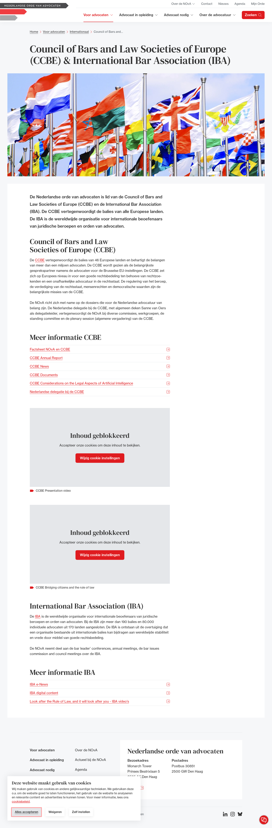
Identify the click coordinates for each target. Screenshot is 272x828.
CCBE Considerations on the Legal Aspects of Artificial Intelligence (81, 383)
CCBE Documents (44, 375)
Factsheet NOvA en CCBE (50, 349)
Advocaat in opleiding (136, 16)
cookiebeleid (21, 801)
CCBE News (39, 366)
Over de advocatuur (215, 16)
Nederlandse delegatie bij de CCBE (57, 392)
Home (34, 32)
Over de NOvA (183, 5)
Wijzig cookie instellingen (100, 458)
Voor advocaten (98, 16)
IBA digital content (44, 693)
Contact (206, 4)
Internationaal (79, 32)
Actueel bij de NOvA (90, 760)
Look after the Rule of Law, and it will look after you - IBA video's (79, 701)
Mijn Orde (258, 4)
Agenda (239, 4)
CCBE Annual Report (46, 358)
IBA (38, 616)
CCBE (40, 260)
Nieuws (223, 4)
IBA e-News (39, 684)
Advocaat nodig (179, 16)
